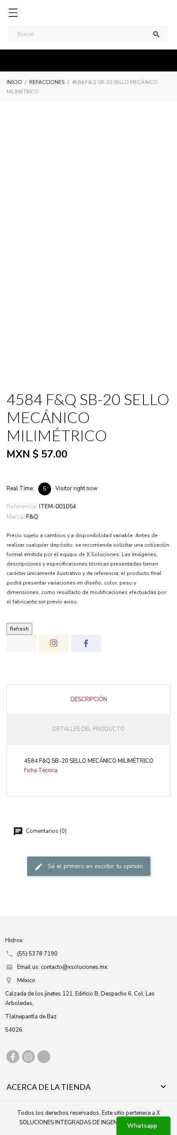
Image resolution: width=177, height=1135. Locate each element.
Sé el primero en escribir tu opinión (94, 866)
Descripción (88, 699)
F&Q (32, 517)
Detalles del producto (88, 729)
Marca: (15, 517)
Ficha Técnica (41, 770)
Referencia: (21, 506)
